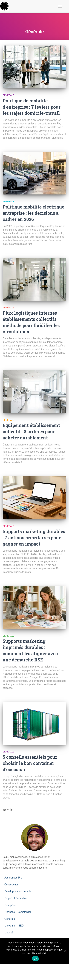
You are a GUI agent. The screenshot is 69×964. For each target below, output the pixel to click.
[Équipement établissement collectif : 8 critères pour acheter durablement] (34, 391)
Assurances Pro (13, 877)
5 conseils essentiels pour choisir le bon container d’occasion (30, 763)
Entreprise (10, 905)
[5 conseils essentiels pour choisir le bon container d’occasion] (34, 723)
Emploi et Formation (15, 898)
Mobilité (8, 932)
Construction (11, 884)
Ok (35, 958)
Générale (8, 95)
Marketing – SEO (14, 925)
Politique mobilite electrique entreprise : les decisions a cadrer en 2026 (33, 213)
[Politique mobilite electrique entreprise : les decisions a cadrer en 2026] (34, 173)
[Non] (64, 951)
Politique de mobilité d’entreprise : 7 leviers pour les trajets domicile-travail (32, 107)
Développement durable (17, 891)
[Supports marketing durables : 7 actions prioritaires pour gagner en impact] (34, 497)
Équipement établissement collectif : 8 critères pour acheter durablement (31, 431)
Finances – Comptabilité (17, 912)
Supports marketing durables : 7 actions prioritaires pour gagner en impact (34, 537)
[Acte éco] (6, 6)
